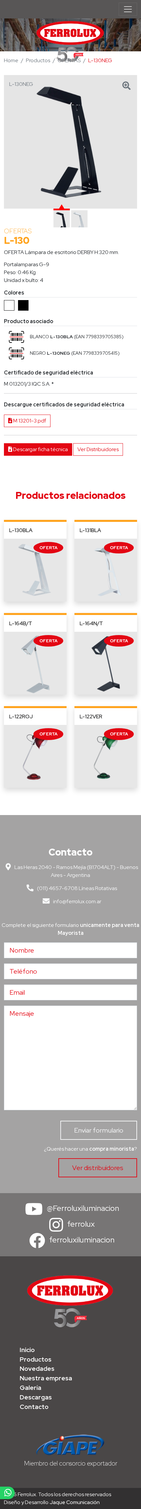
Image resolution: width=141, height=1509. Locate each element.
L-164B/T (20, 623)
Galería (30, 1387)
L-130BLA (20, 530)
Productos (38, 60)
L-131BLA (90, 530)
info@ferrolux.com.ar (76, 901)
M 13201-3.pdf (29, 420)
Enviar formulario (98, 1130)
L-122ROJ (21, 716)
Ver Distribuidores (98, 449)
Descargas (36, 1397)
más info (35, 570)
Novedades (37, 1368)
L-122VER (91, 716)
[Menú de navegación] (128, 9)
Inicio (27, 1349)
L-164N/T (91, 623)
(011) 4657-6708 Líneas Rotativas (76, 888)
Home (11, 60)
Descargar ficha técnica (40, 449)
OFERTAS (69, 60)
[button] (16, 337)
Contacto (34, 1406)
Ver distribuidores (97, 1168)
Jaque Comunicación (75, 1502)
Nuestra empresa (46, 1378)
